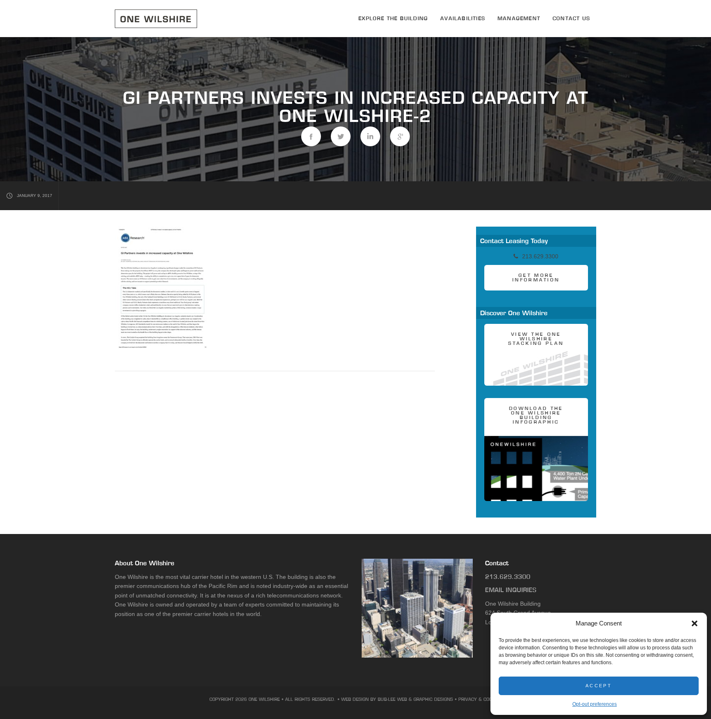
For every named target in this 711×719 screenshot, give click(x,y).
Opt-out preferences (594, 704)
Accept (599, 685)
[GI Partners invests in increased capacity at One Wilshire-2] (311, 136)
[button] (694, 623)
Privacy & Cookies (480, 699)
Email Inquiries (510, 589)
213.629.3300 (507, 576)
